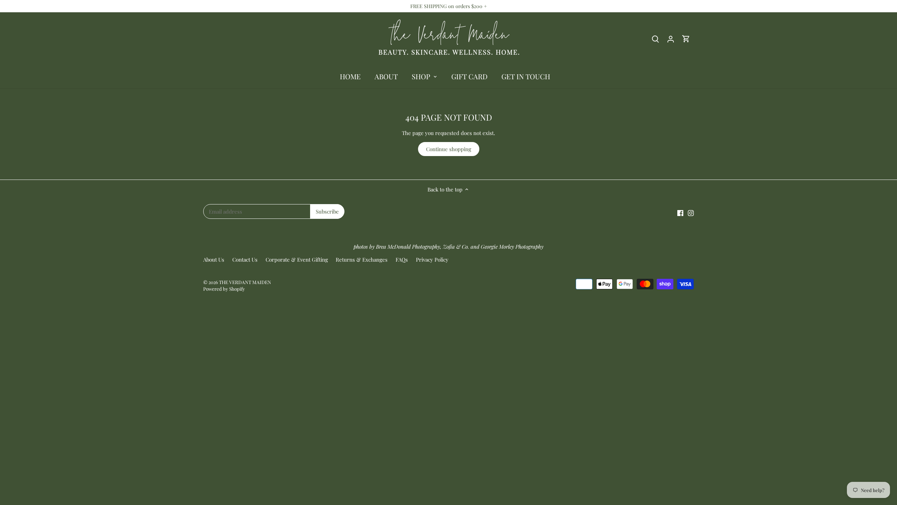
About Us (213, 259)
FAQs (402, 259)
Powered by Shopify (224, 288)
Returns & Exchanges (362, 259)
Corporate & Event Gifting (297, 259)
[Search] (655, 38)
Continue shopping (448, 149)
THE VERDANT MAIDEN (245, 282)
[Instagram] (691, 212)
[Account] (670, 38)
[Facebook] (680, 212)
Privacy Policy (432, 259)
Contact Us (245, 259)
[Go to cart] (686, 38)
